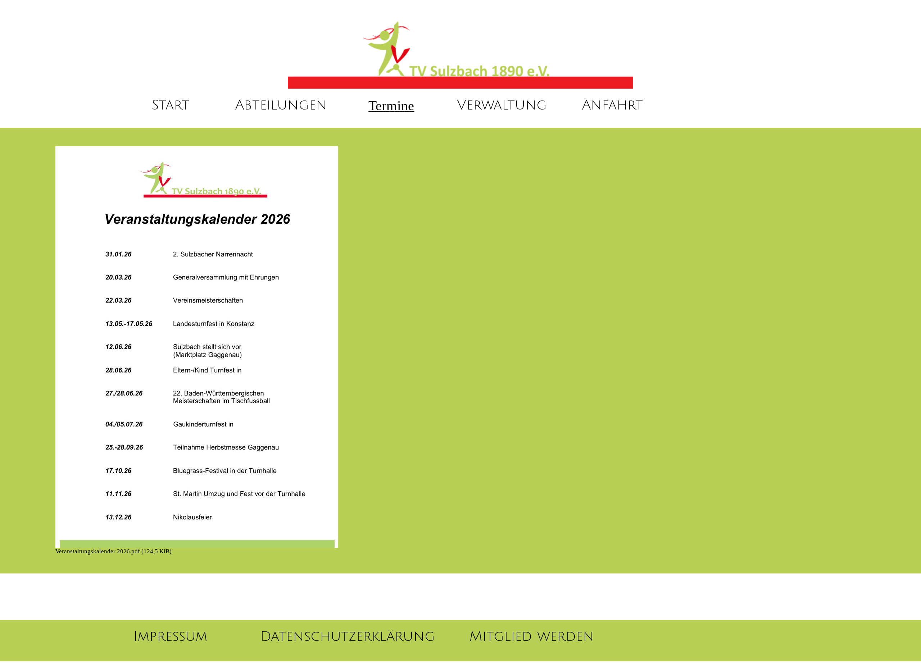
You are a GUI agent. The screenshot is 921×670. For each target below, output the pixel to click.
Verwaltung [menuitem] (502, 105)
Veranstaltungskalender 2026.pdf (113, 551)
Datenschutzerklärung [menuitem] (347, 636)
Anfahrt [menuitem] (612, 105)
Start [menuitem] (170, 105)
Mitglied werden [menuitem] (531, 636)
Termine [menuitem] (391, 105)
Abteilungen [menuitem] (281, 105)
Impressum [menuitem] (170, 636)
